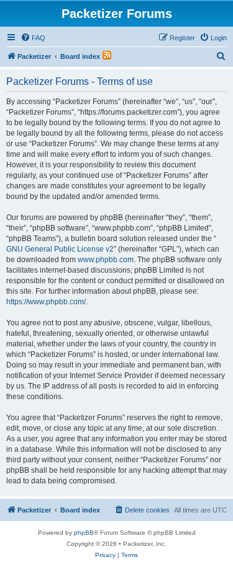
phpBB (84, 532)
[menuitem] (33, 37)
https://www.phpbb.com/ (46, 301)
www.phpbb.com (106, 259)
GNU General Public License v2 (60, 249)
